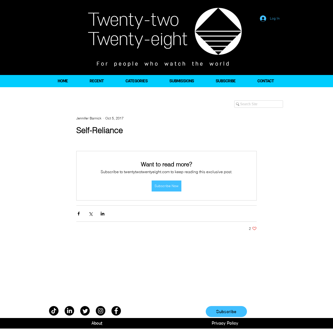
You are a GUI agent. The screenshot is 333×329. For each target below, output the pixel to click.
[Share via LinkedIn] (102, 213)
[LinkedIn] (69, 311)
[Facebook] (116, 311)
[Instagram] (100, 311)
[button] (136, 81)
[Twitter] (85, 311)
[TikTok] (54, 311)
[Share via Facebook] (78, 213)
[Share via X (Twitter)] (90, 213)
